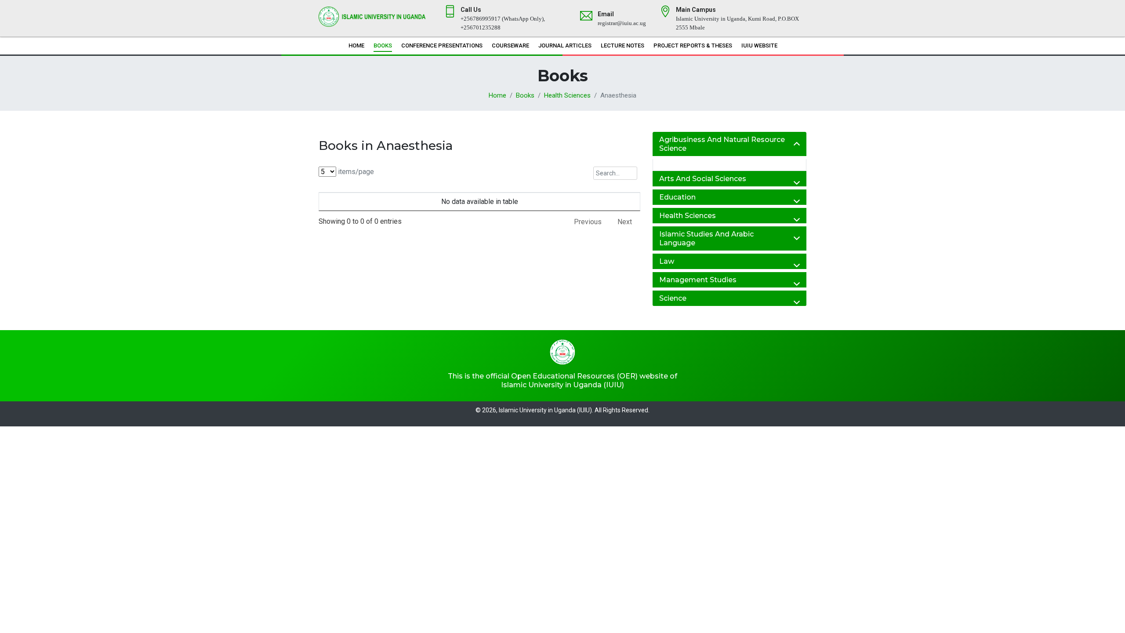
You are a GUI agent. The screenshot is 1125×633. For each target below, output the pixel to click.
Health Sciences (567, 95)
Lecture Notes (622, 45)
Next (624, 222)
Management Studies (698, 280)
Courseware (510, 45)
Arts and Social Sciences (702, 179)
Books (383, 45)
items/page (355, 171)
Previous (588, 222)
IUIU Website (759, 45)
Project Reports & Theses (692, 45)
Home (356, 45)
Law (666, 261)
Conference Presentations (442, 45)
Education (677, 197)
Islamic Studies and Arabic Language (706, 238)
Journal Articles (565, 45)
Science (672, 298)
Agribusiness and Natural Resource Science (722, 143)
